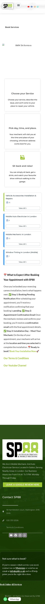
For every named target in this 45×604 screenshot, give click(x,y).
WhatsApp (20, 568)
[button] (18, 5)
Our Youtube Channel (15, 365)
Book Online (5, 584)
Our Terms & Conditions (16, 358)
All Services (17, 584)
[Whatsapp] (5, 599)
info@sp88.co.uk (17, 571)
